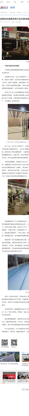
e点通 (21, 2)
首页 (1, 2)
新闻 (8, 2)
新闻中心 (19, 12)
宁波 (14, 2)
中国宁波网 (12, 12)
